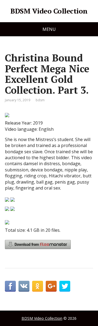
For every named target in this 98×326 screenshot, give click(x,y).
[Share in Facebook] (10, 286)
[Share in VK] (24, 286)
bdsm (40, 100)
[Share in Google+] (51, 286)
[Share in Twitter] (64, 286)
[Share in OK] (37, 286)
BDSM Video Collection (48, 11)
